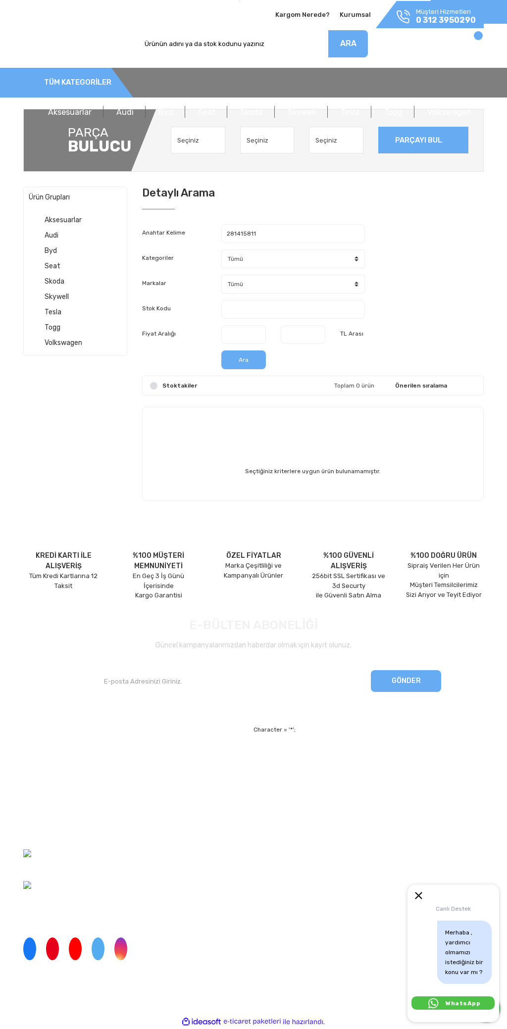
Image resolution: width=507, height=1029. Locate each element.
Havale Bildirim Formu (335, 811)
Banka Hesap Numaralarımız (66, 811)
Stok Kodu (156, 308)
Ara (244, 359)
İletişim (34, 777)
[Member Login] (413, 46)
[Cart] (468, 46)
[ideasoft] (201, 1022)
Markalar (154, 283)
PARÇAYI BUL (418, 140)
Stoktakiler (179, 385)
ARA (348, 43)
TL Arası (351, 333)
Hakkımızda (40, 760)
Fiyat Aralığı (159, 333)
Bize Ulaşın (158, 811)
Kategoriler (158, 257)
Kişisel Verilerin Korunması (342, 794)
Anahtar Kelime (163, 232)
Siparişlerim (41, 794)
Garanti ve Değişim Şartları (343, 777)
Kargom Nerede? (302, 14)
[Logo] (55, 43)
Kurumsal (355, 14)
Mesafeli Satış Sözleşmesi (342, 760)
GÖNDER (406, 681)
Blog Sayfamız (44, 828)
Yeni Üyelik (158, 760)
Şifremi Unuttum (167, 777)
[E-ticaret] (252, 1021)
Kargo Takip (159, 794)
